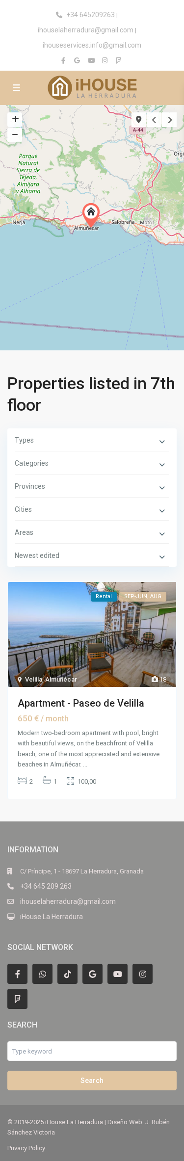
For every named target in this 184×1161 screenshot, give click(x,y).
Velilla (33, 679)
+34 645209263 (90, 15)
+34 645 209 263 (46, 886)
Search (92, 1080)
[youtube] (92, 60)
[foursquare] (120, 60)
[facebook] (65, 60)
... (85, 764)
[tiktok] (67, 974)
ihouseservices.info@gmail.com (92, 45)
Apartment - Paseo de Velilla (81, 703)
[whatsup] (42, 974)
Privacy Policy (26, 1148)
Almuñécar (61, 679)
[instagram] (106, 60)
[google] (78, 60)
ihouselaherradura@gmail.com (85, 30)
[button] (93, 215)
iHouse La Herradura (51, 917)
